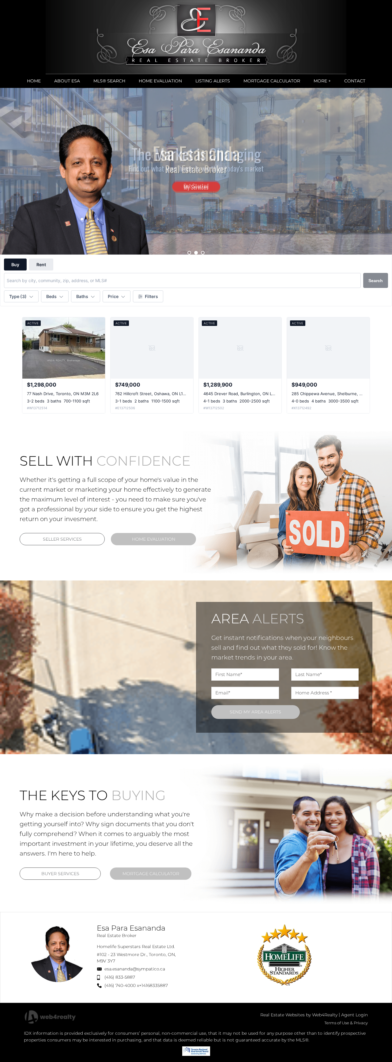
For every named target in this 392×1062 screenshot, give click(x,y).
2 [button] (196, 253)
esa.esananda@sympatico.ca (134, 969)
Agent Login (354, 1015)
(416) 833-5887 (119, 977)
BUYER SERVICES (60, 873)
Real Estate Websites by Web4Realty (298, 1015)
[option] (196, 171)
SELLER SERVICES (62, 539)
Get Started (196, 184)
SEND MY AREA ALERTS (255, 712)
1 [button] (189, 253)
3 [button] (203, 253)
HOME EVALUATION (153, 539)
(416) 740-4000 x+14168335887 (136, 985)
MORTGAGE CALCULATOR (151, 873)
